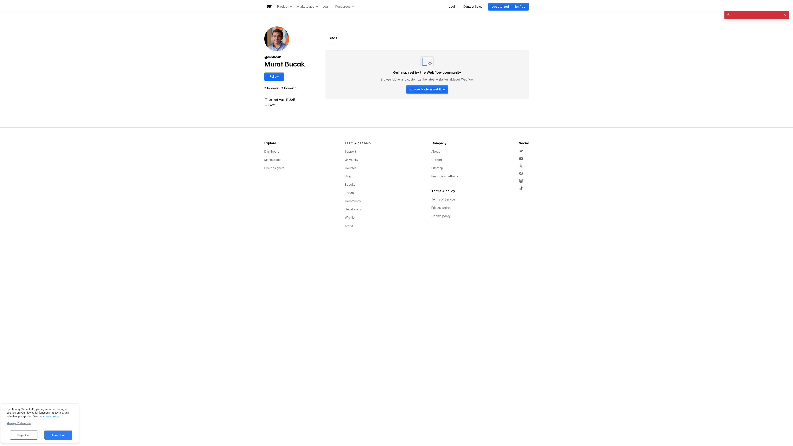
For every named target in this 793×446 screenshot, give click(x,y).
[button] (284, 6)
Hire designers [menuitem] (274, 168)
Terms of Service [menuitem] (443, 199)
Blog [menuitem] (348, 176)
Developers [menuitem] (353, 209)
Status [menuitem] (349, 226)
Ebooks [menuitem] (350, 184)
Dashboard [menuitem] (271, 151)
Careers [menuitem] (437, 159)
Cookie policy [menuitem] (441, 216)
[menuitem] (521, 151)
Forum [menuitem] (349, 193)
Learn (326, 6)
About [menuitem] (435, 151)
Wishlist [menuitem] (350, 217)
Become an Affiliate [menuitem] (444, 176)
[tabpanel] (427, 74)
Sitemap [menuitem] (437, 168)
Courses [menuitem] (350, 168)
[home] (269, 6)
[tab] (332, 38)
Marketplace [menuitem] (272, 159)
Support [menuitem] (350, 151)
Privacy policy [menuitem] (441, 207)
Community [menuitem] (353, 201)
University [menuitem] (352, 159)
